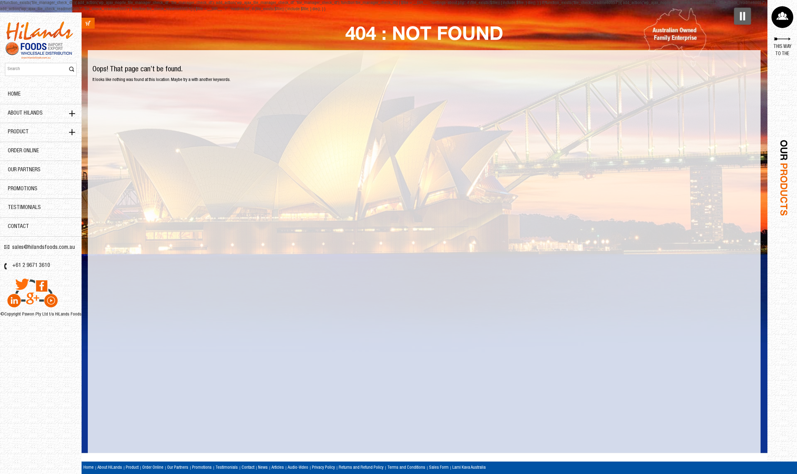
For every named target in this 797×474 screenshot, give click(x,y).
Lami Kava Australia (469, 468)
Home (14, 94)
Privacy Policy (323, 468)
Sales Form (439, 468)
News (263, 468)
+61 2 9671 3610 (31, 265)
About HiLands (25, 113)
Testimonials (24, 208)
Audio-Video (298, 468)
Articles (277, 468)
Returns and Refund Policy (361, 468)
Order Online (23, 151)
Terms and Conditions (406, 468)
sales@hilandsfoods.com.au (43, 247)
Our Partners (24, 170)
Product (18, 132)
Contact (18, 227)
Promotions (22, 189)
